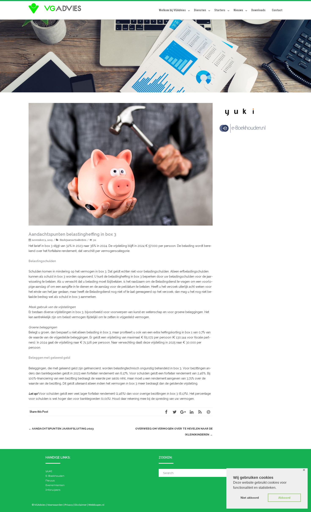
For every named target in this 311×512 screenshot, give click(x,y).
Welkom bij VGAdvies (172, 10)
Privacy (69, 504)
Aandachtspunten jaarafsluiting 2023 (61, 428)
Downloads (258, 10)
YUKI (48, 471)
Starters (219, 10)
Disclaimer (80, 504)
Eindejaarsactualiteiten (73, 239)
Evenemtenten (55, 485)
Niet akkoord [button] (250, 497)
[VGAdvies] (56, 8)
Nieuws (238, 10)
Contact (277, 10)
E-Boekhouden (54, 475)
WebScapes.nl (96, 504)
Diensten (200, 10)
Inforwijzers (52, 489)
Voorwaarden (55, 504)
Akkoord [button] (284, 497)
